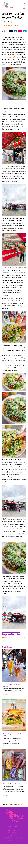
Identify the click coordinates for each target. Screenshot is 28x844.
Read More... (6, 694)
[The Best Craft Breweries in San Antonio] (14, 665)
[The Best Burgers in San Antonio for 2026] (14, 715)
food (9, 804)
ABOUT (13, 835)
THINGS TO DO (13, 830)
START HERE (13, 826)
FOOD (13, 828)
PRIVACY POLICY (14, 840)
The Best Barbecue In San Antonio (12, 784)
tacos (20, 804)
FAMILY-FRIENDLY (13, 833)
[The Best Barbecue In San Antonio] (14, 765)
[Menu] (24, 8)
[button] (24, 3)
